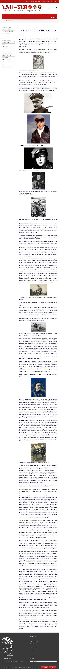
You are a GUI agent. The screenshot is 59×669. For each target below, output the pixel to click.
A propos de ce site (34, 641)
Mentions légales (34, 647)
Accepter (45, 667)
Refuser (53, 667)
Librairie (32, 645)
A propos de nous (34, 643)
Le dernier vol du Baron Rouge (6, 27)
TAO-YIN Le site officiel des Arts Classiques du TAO (40, 639)
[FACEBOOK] (51, 17)
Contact (32, 650)
